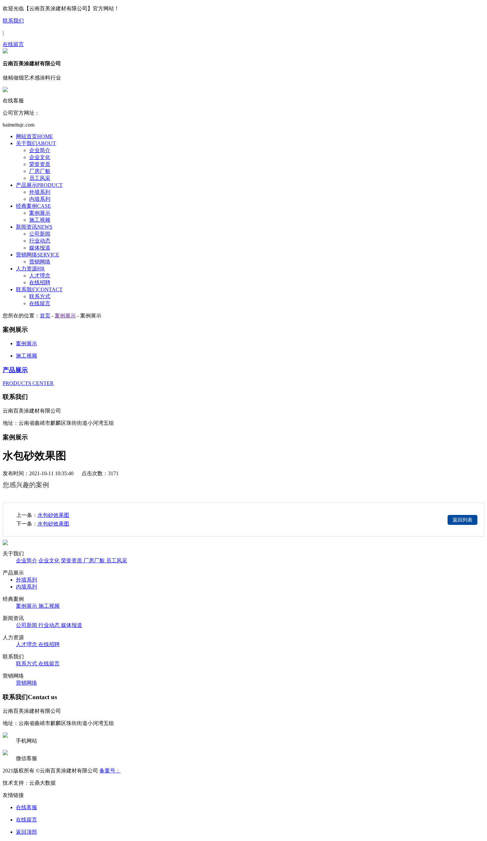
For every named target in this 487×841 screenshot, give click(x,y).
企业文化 (39, 157)
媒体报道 (39, 248)
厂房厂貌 (39, 171)
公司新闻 (39, 234)
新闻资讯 (34, 227)
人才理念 (39, 275)
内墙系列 (39, 199)
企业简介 (39, 150)
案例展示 (39, 213)
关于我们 (36, 143)
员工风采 (39, 178)
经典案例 (33, 206)
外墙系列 (39, 192)
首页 (45, 315)
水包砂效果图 (53, 515)
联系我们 (13, 21)
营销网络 (37, 254)
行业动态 (39, 241)
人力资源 (30, 268)
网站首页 (34, 136)
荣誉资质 (39, 164)
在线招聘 (39, 282)
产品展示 (39, 185)
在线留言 (13, 44)
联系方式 (39, 296)
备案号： (110, 770)
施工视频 (39, 220)
